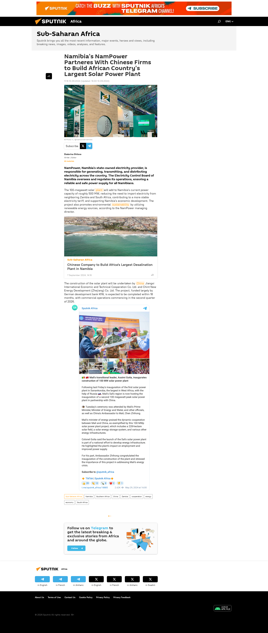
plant (99, 190)
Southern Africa (102, 496)
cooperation (137, 496)
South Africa (82, 502)
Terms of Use (54, 597)
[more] (152, 275)
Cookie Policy (85, 597)
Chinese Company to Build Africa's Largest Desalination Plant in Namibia (110, 267)
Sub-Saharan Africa (79, 260)
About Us (39, 597)
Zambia (125, 496)
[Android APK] (222, 608)
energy (148, 496)
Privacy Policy (103, 597)
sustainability (120, 204)
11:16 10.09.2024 (72, 81)
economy (69, 502)
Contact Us (70, 597)
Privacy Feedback (121, 597)
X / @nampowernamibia (82, 139)
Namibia (89, 496)
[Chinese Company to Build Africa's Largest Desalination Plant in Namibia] (110, 236)
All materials (69, 161)
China (140, 283)
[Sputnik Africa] (51, 25)
